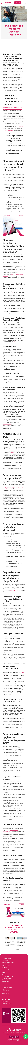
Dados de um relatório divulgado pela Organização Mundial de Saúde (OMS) (12, 108)
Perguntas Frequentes (7, 978)
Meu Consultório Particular (8, 1005)
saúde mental (11, 70)
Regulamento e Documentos (9, 989)
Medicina (13, 452)
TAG (14, 341)
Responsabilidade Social (8, 962)
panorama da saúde (8, 130)
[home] (6, 2)
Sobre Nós (4, 967)
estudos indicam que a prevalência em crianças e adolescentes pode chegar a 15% (13, 487)
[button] (25, 2)
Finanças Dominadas (7, 1003)
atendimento (19, 126)
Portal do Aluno (6, 981)
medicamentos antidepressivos (10, 830)
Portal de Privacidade (7, 987)
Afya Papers (5, 1001)
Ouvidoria (4, 974)
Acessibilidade (5, 964)
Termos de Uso (5, 990)
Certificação (5, 960)
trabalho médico (7, 424)
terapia (9, 886)
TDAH (11, 292)
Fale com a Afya (5, 969)
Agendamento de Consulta (8, 996)
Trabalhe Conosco (6, 965)
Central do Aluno (6, 980)
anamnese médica (14, 590)
